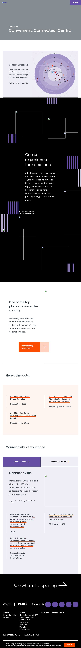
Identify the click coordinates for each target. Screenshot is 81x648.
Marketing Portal (31, 635)
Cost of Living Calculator (27, 347)
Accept (69, 645)
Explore (6, 612)
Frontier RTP (25, 620)
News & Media (58, 612)
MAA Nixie (23, 624)
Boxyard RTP (25, 622)
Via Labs (23, 627)
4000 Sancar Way (27, 617)
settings (58, 646)
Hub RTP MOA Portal (11, 635)
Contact (45, 612)
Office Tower (25, 629)
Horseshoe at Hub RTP (29, 615)
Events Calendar (9, 615)
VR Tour (6, 617)
